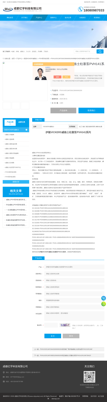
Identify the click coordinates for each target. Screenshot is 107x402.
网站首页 (10, 17)
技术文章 (68, 17)
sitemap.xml (55, 399)
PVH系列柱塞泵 (44, 58)
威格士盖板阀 (9, 139)
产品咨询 (63, 110)
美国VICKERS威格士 (30, 58)
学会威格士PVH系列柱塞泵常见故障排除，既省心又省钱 (17, 205)
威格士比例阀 (9, 163)
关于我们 (24, 17)
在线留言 (94, 2)
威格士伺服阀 (9, 134)
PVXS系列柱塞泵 (10, 172)
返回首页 (87, 2)
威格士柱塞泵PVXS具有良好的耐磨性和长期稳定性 (17, 215)
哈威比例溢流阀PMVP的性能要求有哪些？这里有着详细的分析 (17, 225)
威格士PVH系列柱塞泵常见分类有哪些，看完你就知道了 (17, 199)
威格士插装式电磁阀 (11, 153)
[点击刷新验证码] (65, 325)
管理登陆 (85, 396)
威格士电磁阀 (9, 158)
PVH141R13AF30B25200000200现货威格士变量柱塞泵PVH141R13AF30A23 (65, 355)
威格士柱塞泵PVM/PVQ (13, 167)
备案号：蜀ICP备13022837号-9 (69, 396)
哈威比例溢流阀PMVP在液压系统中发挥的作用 (17, 220)
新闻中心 (53, 17)
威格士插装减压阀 (11, 144)
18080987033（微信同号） (103, 298)
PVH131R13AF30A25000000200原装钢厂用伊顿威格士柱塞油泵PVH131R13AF (66, 349)
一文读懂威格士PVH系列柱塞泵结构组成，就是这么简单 (17, 210)
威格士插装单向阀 (11, 148)
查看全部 (16, 182)
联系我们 (101, 2)
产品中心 (39, 17)
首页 (13, 58)
